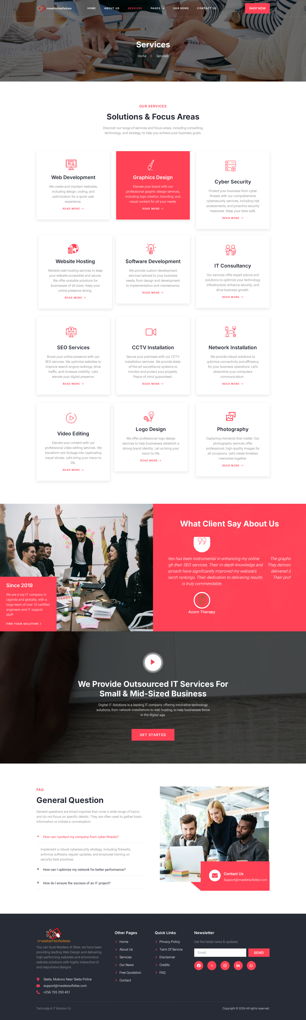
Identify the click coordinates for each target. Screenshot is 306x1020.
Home (91, 8)
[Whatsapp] (251, 965)
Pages (155, 8)
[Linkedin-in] (238, 965)
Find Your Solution (22, 623)
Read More (71, 208)
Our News (181, 8)
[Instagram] (224, 965)
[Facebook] (198, 965)
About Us (111, 8)
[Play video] (153, 662)
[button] (90, 837)
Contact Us (206, 8)
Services (135, 8)
